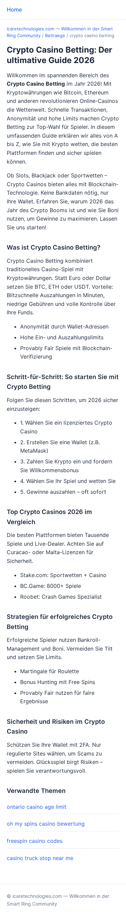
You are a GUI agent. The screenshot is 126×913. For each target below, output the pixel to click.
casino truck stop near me (40, 858)
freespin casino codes (34, 840)
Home (14, 9)
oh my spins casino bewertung (46, 823)
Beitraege (55, 35)
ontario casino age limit (37, 806)
